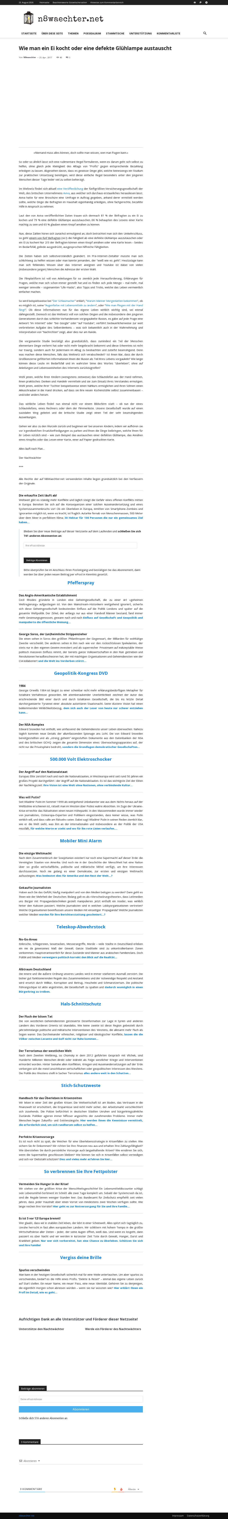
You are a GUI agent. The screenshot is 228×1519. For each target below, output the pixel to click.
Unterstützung (140, 33)
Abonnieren (81, 1409)
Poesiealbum (92, 33)
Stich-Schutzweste (80, 1085)
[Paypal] (200, 2)
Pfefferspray (81, 583)
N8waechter (30, 57)
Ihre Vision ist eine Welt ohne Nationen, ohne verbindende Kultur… (88, 785)
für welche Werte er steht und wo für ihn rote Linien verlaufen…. (73, 828)
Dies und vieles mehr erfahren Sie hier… (85, 1159)
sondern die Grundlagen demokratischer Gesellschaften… (101, 747)
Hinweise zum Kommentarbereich (106, 2)
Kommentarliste (168, 33)
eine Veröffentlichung (70, 188)
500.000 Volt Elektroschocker (81, 759)
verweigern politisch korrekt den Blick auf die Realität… (79, 957)
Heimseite (44, 2)
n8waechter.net (26, 1515)
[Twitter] (53, 1305)
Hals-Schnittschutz (81, 1004)
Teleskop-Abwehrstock (80, 927)
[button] (205, 33)
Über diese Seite (52, 33)
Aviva (66, 193)
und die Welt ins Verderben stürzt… (62, 661)
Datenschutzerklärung (198, 1515)
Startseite (29, 33)
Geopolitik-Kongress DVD (81, 673)
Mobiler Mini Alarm (81, 841)
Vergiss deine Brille (81, 1257)
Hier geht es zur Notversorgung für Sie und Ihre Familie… (91, 1206)
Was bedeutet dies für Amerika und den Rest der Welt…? (74, 875)
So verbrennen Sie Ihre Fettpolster (81, 1171)
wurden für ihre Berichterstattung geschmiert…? (72, 914)
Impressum (178, 1515)
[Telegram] (206, 2)
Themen (73, 33)
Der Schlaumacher (64, 301)
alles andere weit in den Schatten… (107, 1073)
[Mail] (194, 2)
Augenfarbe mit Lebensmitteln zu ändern (70, 305)
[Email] (61, 1305)
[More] (70, 1305)
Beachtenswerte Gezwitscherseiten (70, 2)
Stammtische (115, 33)
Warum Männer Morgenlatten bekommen (112, 301)
